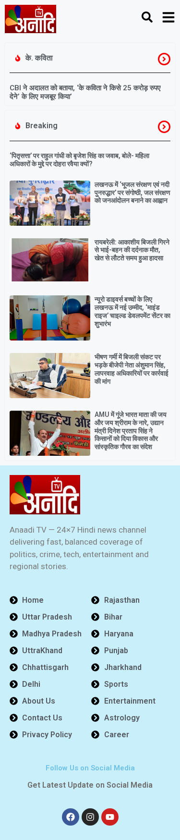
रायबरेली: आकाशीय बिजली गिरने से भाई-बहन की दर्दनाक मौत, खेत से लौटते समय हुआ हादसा (132, 250)
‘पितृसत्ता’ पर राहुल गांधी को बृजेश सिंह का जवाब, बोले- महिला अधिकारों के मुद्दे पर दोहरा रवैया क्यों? (79, 160)
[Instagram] (90, 817)
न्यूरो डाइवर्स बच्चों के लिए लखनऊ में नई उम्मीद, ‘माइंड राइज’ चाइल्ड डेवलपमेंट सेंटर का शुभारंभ (132, 311)
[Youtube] (110, 817)
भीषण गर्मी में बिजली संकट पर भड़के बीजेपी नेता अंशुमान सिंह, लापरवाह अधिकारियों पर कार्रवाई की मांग (131, 369)
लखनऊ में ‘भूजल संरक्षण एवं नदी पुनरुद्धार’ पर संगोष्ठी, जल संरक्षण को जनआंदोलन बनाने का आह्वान (132, 193)
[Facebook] (70, 817)
